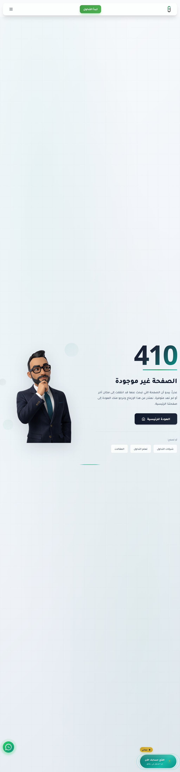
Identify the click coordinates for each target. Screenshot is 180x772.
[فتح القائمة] (11, 9)
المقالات (119, 448)
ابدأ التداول (90, 9)
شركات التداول (165, 448)
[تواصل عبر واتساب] (8, 747)
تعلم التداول (140, 448)
